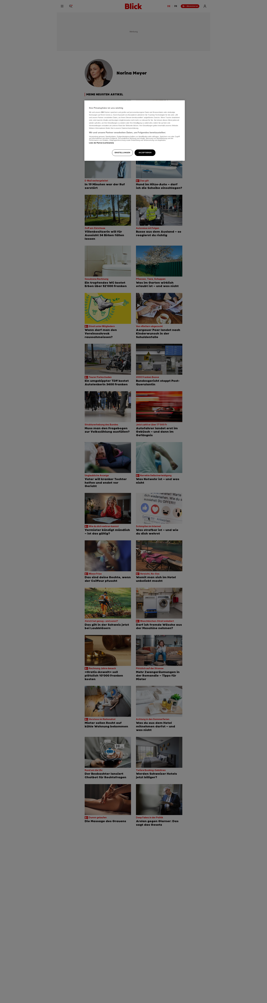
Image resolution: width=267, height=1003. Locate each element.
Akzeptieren (145, 152)
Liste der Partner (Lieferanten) (101, 143)
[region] (134, 130)
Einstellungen (122, 152)
